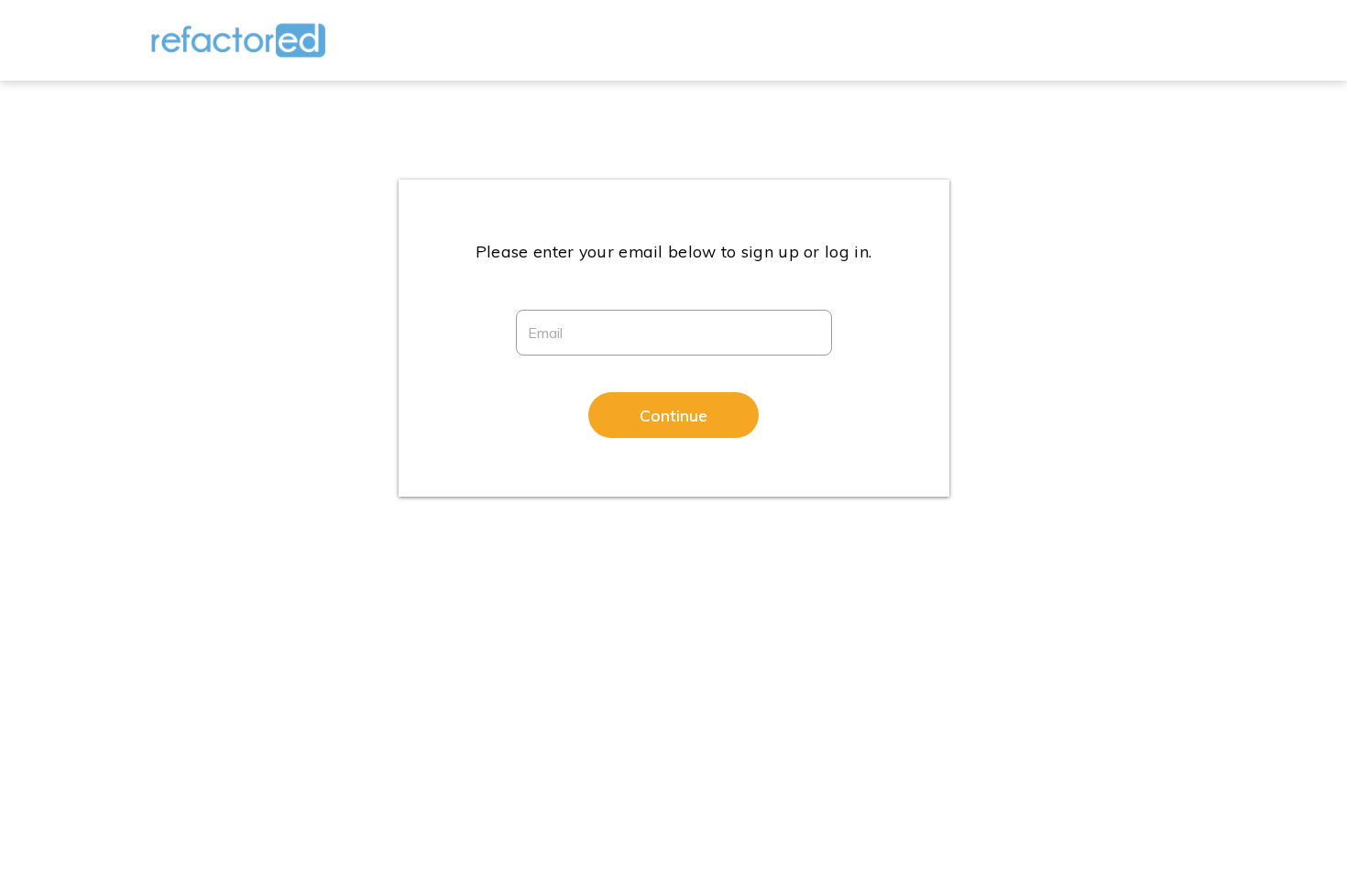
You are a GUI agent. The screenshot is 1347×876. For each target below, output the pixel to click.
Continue (673, 415)
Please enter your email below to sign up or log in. (673, 251)
